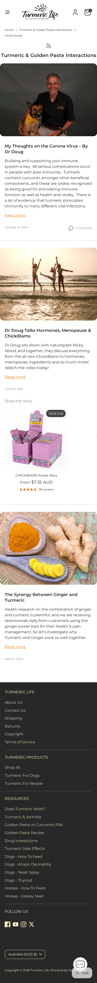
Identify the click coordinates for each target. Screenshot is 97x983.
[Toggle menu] (5, 12)
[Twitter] (31, 924)
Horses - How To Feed (25, 888)
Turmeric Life (39, 970)
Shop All (12, 767)
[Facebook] (7, 924)
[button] (80, 965)
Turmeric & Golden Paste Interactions (45, 30)
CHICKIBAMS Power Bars (36, 475)
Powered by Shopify (64, 970)
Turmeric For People (24, 783)
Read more (15, 215)
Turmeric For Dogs (22, 775)
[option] (34, 451)
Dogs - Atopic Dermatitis (28, 864)
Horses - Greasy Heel (24, 896)
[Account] (75, 10)
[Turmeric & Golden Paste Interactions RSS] (48, 45)
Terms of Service (20, 742)
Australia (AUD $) (22, 954)
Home (9, 30)
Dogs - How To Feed (23, 856)
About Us (13, 702)
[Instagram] (23, 924)
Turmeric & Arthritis (23, 817)
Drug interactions (21, 841)
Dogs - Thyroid (18, 880)
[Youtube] (15, 924)
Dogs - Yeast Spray (22, 872)
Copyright (14, 734)
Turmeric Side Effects (25, 848)
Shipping (13, 718)
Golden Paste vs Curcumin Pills (34, 825)
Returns (12, 726)
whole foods (13, 35)
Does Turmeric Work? (25, 809)
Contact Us (15, 710)
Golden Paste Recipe (24, 833)
